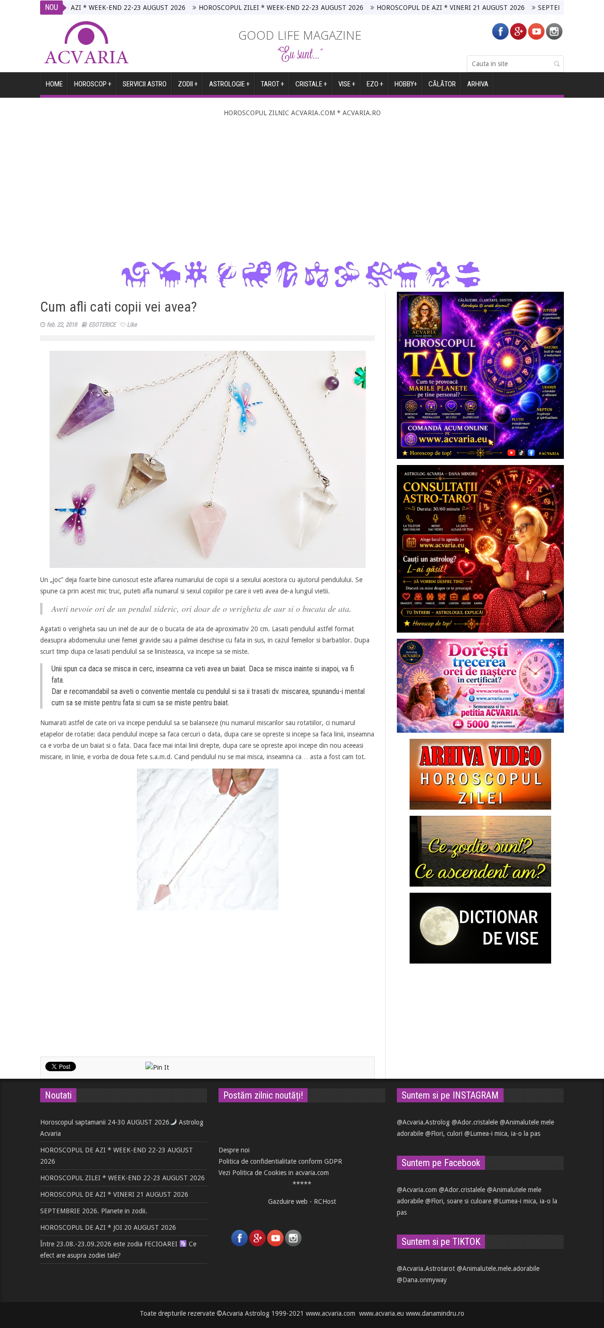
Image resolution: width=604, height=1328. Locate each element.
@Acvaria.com (417, 1189)
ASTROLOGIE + (229, 84)
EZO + (375, 84)
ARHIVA (477, 84)
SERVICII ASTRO (145, 84)
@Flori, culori (443, 1133)
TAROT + (272, 84)
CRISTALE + (311, 84)
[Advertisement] (302, 189)
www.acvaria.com (330, 1313)
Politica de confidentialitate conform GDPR (280, 1161)
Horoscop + (92, 84)
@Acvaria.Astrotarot (426, 1268)
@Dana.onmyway (422, 1280)
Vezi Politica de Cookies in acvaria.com (273, 1172)
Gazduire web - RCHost (302, 1201)
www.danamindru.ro (435, 1313)
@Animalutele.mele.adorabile (498, 1268)
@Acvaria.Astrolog (423, 1122)
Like (132, 324)
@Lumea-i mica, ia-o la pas (502, 1133)
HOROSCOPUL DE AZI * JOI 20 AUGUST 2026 (108, 1227)
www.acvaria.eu (381, 1313)
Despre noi (234, 1150)
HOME (54, 84)
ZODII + (188, 84)
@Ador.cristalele (475, 1122)
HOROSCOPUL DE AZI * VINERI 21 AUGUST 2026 (406, 7)
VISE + (346, 84)
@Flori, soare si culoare (458, 1201)
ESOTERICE (102, 324)
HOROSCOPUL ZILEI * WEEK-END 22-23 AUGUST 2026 (236, 7)
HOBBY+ (405, 84)
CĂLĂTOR (442, 84)
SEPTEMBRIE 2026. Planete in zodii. (546, 7)
